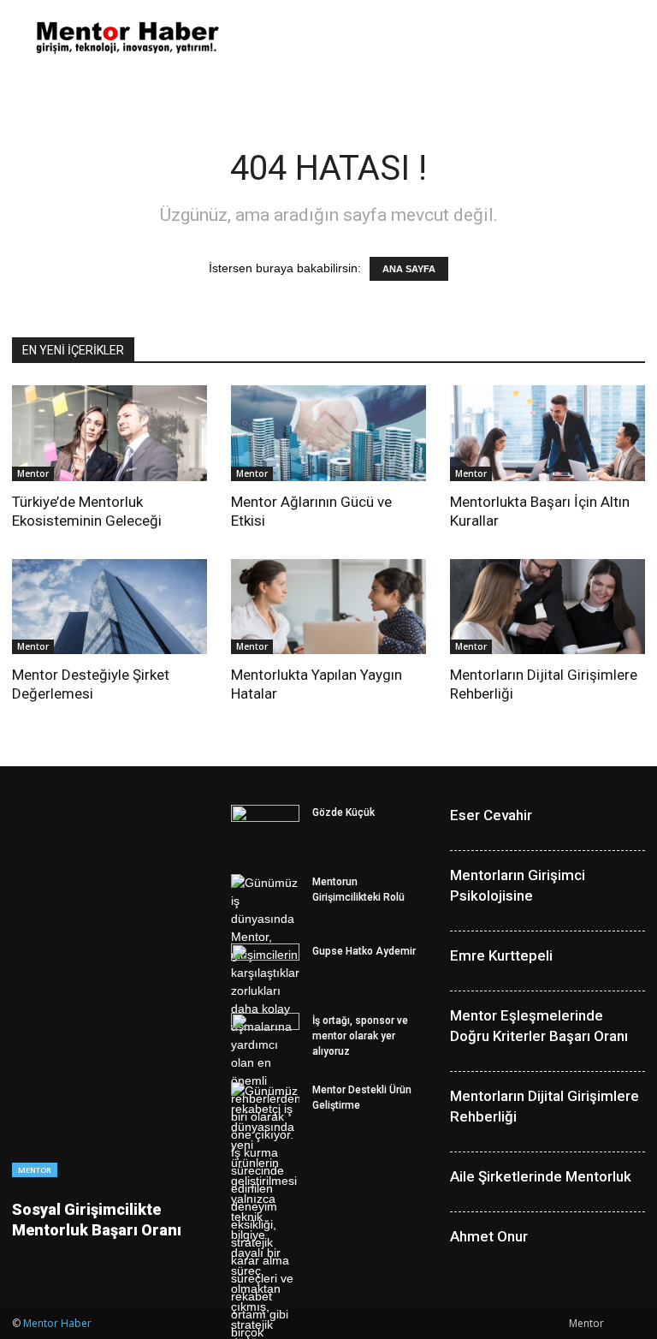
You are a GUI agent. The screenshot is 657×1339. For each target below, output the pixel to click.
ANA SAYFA (408, 269)
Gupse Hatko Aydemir (364, 951)
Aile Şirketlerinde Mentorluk (540, 1176)
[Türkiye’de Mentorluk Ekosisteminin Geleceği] (109, 433)
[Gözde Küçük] (265, 829)
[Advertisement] (444, 37)
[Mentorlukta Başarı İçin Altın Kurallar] (547, 433)
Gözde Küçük (343, 812)
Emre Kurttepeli (501, 955)
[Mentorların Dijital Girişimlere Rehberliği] (547, 607)
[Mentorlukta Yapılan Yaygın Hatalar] (328, 607)
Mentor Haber (57, 1323)
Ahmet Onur (489, 1236)
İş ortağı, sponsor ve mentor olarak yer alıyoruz (360, 1036)
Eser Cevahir (491, 815)
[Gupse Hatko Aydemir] (265, 967)
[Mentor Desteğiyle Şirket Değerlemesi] (109, 607)
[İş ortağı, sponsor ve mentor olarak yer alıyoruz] (265, 1037)
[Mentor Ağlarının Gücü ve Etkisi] (328, 433)
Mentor (33, 473)
